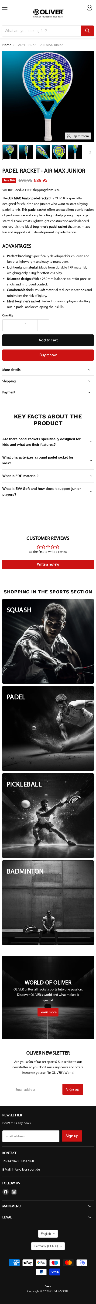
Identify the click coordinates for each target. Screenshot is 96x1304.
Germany (46, 1246)
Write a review (48, 564)
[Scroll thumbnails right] (89, 152)
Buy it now (48, 355)
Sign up (72, 1089)
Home (6, 45)
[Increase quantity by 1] (43, 325)
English (46, 1234)
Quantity (7, 315)
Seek (48, 1286)
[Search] (87, 31)
